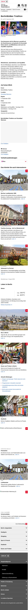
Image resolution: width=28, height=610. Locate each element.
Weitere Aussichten (6, 304)
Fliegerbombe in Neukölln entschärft (11, 383)
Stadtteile (3, 419)
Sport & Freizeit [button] (5, 540)
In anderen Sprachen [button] (7, 598)
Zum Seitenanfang (20, 523)
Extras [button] (3, 594)
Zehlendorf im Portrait (7, 268)
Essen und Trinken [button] (6, 548)
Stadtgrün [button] (4, 532)
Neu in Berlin (4, 332)
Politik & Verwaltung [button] (6, 581)
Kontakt (4, 569)
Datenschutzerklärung (7, 573)
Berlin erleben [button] (5, 590)
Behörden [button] (3, 586)
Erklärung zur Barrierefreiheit (9, 577)
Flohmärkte (4, 450)
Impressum (5, 565)
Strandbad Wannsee (6, 94)
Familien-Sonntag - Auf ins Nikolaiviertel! (12, 228)
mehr (22, 199)
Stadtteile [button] (3, 544)
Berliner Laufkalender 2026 (8, 193)
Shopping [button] (3, 536)
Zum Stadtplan (4, 143)
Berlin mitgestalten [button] (6, 528)
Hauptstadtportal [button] (5, 561)
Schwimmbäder (5, 514)
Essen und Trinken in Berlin (9, 366)
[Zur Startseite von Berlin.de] (5, 556)
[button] (25, 9)
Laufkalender (4, 482)
